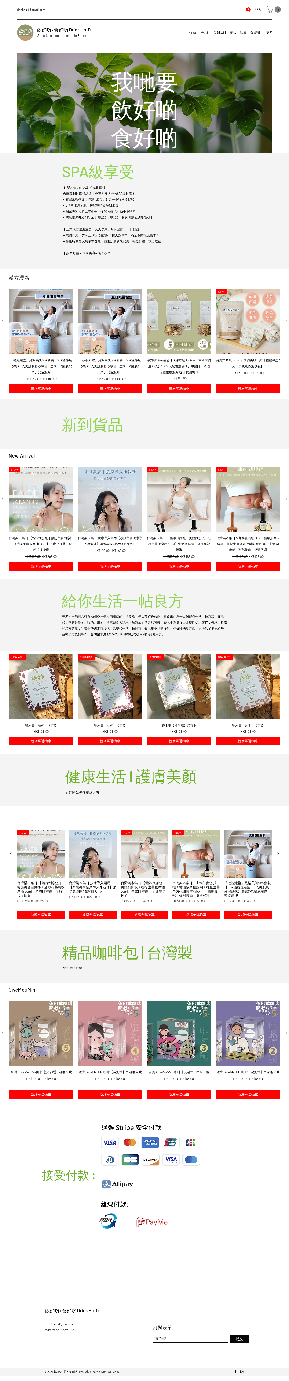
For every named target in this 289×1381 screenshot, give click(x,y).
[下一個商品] (286, 321)
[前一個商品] (2, 321)
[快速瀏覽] (41, 321)
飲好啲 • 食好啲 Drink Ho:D (64, 29)
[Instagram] (242, 1372)
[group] (144, 341)
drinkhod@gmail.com (31, 9)
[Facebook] (235, 1372)
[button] (274, 9)
